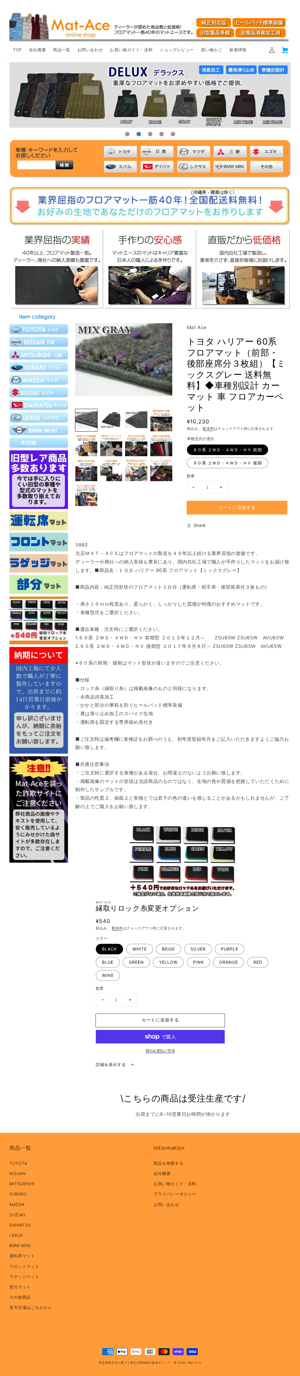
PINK (198, 962)
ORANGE (228, 962)
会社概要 (162, 1173)
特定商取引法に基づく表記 (117, 1362)
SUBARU (18, 1193)
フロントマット (24, 1266)
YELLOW (168, 962)
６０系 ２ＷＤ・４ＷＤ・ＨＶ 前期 (227, 449)
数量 (191, 476)
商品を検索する (168, 1163)
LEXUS (16, 1235)
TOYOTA (18, 1163)
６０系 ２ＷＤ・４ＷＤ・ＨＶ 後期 (227, 462)
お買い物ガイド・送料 (175, 1183)
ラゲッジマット (24, 1276)
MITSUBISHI (22, 1183)
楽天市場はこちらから (30, 1307)
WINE (108, 975)
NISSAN (17, 1173)
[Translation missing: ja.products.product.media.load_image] (86, 420)
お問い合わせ (166, 1204)
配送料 (208, 428)
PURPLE (229, 948)
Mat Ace (194, 1362)
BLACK (109, 948)
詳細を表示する (111, 1064)
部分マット (20, 1286)
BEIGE (168, 948)
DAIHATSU (20, 1224)
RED (257, 962)
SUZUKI (17, 1214)
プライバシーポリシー (175, 1193)
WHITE (139, 948)
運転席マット (22, 1255)
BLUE (107, 962)
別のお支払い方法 (160, 1050)
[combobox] (36, 165)
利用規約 (144, 1362)
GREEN (136, 962)
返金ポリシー (161, 1362)
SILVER (198, 948)
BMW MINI (20, 1245)
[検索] (64, 165)
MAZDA (17, 1204)
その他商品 (20, 1297)
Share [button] (200, 525)
